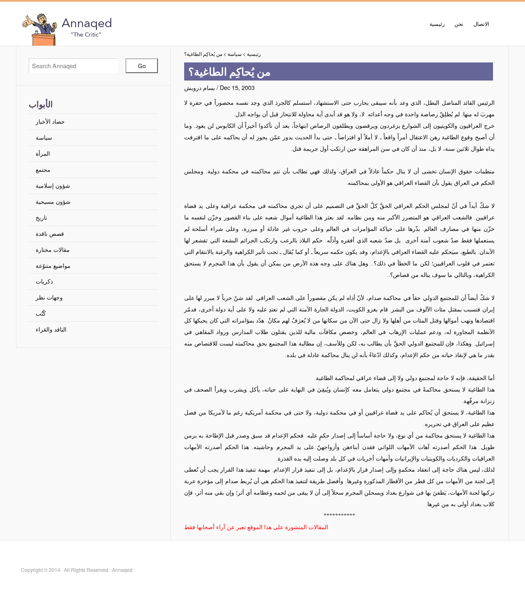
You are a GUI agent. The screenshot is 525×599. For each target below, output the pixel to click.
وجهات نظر (49, 297)
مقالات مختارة (53, 249)
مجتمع (43, 169)
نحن (458, 24)
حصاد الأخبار (50, 121)
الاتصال (481, 24)
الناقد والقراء (51, 329)
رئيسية (437, 24)
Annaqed (111, 29)
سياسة (44, 137)
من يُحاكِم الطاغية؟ (203, 54)
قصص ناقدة (50, 233)
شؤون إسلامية (53, 185)
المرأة (43, 153)
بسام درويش (199, 87)
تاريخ (41, 217)
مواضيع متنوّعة (53, 265)
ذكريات (44, 280)
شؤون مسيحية (53, 201)
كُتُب (41, 313)
